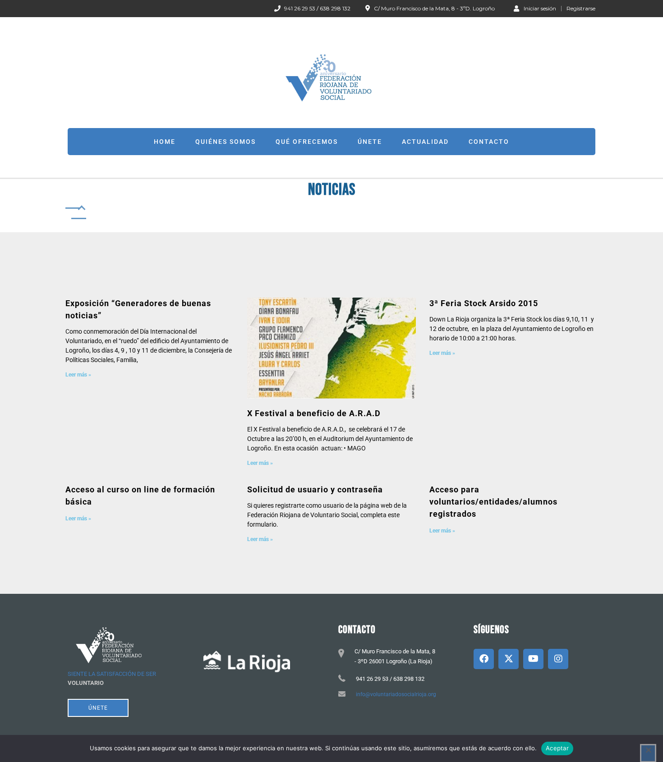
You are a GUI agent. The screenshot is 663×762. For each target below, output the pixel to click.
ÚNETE (98, 708)
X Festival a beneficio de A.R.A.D (314, 413)
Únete (370, 141)
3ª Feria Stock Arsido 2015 (483, 303)
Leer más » (78, 375)
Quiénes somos (225, 141)
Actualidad (425, 141)
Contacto (489, 141)
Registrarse (580, 8)
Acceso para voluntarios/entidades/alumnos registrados (493, 502)
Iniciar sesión (540, 8)
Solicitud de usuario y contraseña (315, 489)
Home (164, 141)
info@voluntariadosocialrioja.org (396, 694)
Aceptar (557, 748)
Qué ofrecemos (307, 141)
